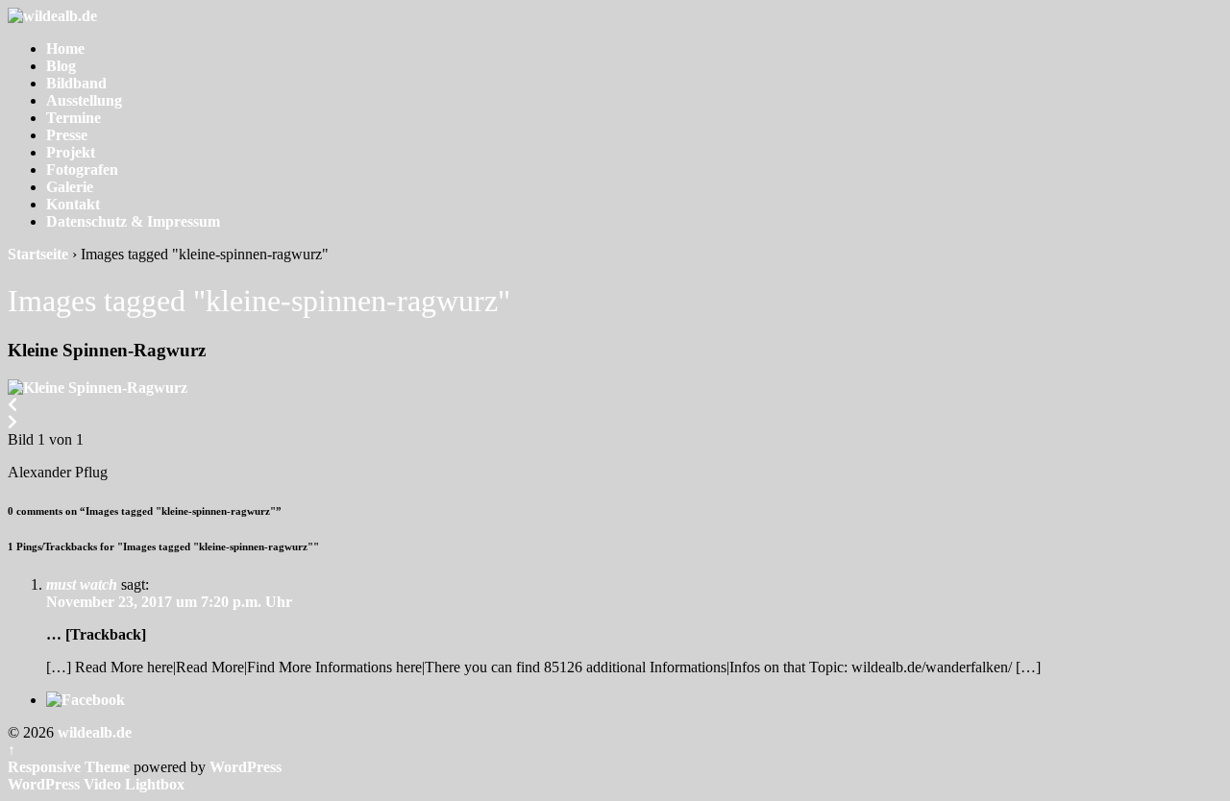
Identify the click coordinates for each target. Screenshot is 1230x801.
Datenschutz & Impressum (133, 221)
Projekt (70, 152)
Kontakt (73, 204)
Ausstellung (84, 100)
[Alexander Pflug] (97, 387)
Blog (61, 66)
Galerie (69, 187)
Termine (73, 117)
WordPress (245, 767)
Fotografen (82, 169)
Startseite (38, 254)
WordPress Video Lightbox (96, 784)
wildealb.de (93, 732)
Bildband (76, 83)
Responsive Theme (69, 767)
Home (65, 48)
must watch (81, 584)
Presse (66, 135)
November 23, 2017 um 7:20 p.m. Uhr (169, 602)
